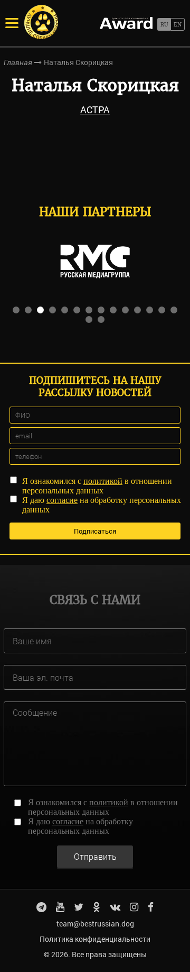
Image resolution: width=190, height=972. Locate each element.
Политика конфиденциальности (95, 939)
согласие (62, 500)
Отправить (95, 856)
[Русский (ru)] (163, 24)
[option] (95, 261)
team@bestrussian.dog (95, 924)
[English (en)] (177, 24)
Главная (18, 62)
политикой (102, 480)
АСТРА (95, 109)
